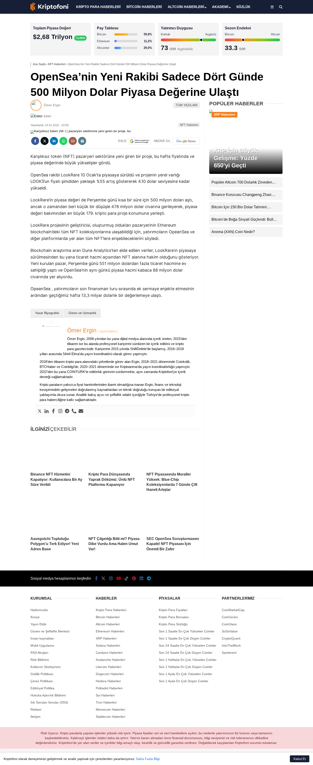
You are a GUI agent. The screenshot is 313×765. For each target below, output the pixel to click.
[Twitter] (39, 411)
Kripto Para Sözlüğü (173, 624)
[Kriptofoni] (49, 10)
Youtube (286, 171)
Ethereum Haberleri (274, 75)
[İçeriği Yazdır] (82, 141)
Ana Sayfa (272, 25)
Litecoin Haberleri (108, 667)
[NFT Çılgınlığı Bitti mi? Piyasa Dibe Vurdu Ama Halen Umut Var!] (115, 517)
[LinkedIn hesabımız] (141, 578)
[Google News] (186, 141)
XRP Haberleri (271, 93)
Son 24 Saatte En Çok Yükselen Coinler (187, 645)
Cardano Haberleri (109, 652)
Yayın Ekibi (38, 624)
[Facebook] (53, 411)
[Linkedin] (46, 411)
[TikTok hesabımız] (126, 578)
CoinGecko (230, 617)
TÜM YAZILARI (187, 105)
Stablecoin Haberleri (275, 111)
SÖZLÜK (243, 7)
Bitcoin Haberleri (272, 56)
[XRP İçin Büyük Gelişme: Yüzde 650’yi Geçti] (246, 113)
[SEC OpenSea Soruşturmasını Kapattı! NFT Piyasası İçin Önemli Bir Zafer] (173, 517)
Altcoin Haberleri (272, 65)
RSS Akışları (39, 652)
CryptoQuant (231, 638)
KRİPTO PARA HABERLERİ (98, 7)
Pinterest (286, 197)
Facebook (285, 133)
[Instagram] (60, 411)
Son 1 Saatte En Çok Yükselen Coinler (186, 631)
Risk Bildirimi (39, 660)
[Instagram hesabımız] (111, 578)
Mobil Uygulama (42, 645)
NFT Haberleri (189, 125)
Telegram (286, 223)
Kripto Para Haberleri (275, 47)
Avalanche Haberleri (110, 660)
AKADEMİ (220, 7)
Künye (35, 617)
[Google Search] (139, 141)
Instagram (285, 159)
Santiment (229, 652)
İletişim (35, 716)
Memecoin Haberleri (275, 102)
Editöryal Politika (42, 688)
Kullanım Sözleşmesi (45, 667)
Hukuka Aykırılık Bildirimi (48, 695)
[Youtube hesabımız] (118, 578)
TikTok (286, 184)
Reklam (35, 709)
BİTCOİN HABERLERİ (144, 7)
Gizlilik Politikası (41, 674)
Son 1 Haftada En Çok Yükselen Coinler (188, 660)
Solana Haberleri (272, 84)
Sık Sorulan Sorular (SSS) (49, 702)
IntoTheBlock (231, 645)
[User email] (81, 411)
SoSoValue (230, 631)
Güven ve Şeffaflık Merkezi (49, 631)
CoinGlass (229, 624)
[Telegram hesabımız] (149, 578)
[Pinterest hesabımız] (134, 578)
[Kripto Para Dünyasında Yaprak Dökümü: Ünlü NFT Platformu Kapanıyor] (115, 452)
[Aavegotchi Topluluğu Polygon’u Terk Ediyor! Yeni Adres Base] (57, 517)
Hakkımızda (39, 610)
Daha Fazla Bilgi (148, 759)
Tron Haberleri (106, 702)
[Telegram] (67, 411)
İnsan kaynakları (42, 638)
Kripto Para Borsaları (174, 617)
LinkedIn (286, 210)
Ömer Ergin (52, 105)
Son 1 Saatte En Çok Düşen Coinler (185, 638)
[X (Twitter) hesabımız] (284, 146)
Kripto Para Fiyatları (173, 610)
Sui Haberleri (105, 695)
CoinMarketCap (233, 610)
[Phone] (74, 411)
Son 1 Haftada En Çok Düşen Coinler (186, 667)
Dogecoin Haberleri (110, 674)
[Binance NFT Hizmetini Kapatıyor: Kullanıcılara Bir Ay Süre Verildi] (57, 452)
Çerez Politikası (41, 681)
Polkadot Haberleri (109, 688)
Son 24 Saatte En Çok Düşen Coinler (185, 652)
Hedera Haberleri (108, 681)
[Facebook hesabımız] (96, 578)
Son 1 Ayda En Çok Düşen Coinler (183, 681)
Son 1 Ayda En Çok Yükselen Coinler (185, 674)
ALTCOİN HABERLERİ (186, 7)
